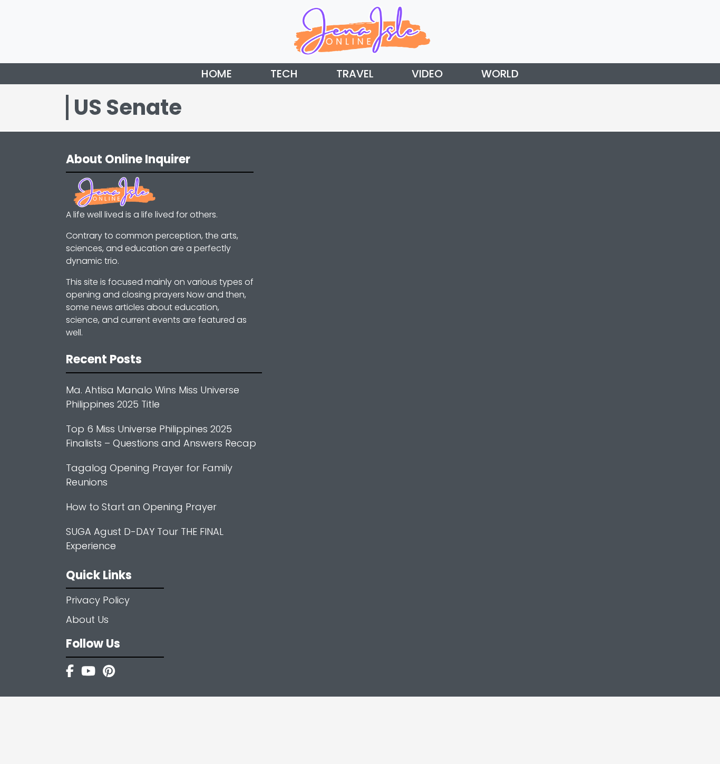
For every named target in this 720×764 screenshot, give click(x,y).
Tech (284, 73)
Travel (355, 73)
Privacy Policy (98, 600)
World (500, 73)
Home (216, 73)
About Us (87, 619)
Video (427, 73)
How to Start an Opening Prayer (141, 506)
